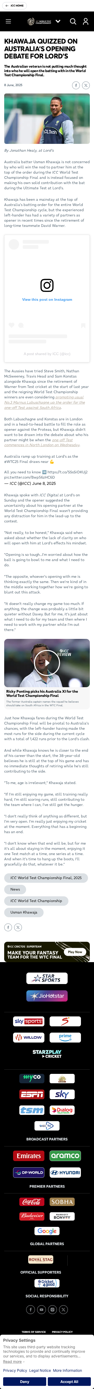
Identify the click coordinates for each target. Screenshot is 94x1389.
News (15, 889)
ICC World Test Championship (36, 900)
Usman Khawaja (23, 912)
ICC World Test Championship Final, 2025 (46, 877)
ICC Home (17, 5)
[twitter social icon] (63, 1309)
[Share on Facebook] (76, 85)
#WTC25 (11, 461)
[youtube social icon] (41, 1309)
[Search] (73, 21)
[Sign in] (85, 21)
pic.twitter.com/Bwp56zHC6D (29, 477)
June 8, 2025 (44, 483)
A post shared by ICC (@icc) (47, 354)
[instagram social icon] (52, 1309)
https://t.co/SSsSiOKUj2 (67, 472)
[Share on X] (86, 85)
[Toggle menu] (8, 21)
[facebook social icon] (30, 1309)
